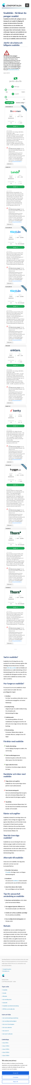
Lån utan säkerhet (7, 1027)
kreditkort (16, 880)
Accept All (15, 1073)
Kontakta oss (6, 971)
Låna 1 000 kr (6, 1046)
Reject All (15, 1081)
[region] (15, 1071)
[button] (27, 5)
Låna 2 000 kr (6, 1049)
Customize (15, 1077)
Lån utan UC (6, 1030)
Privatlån (7, 872)
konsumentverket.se (13, 69)
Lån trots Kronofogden (8, 1024)
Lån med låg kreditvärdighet (9, 1021)
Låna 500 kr (5, 1042)
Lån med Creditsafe (7, 1034)
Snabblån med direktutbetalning (11, 1005)
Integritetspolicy (7, 969)
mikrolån (9, 667)
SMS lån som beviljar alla (8, 1009)
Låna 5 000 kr (6, 1055)
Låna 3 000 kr (6, 1052)
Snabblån (5, 990)
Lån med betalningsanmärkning (10, 1018)
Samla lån (5, 1002)
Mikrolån (5, 996)
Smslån (4, 993)
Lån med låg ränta (7, 999)
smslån (14, 667)
